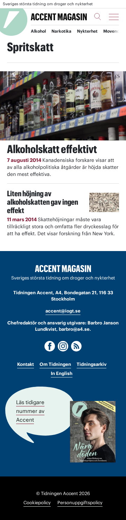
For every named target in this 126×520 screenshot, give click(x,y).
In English (61, 373)
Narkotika (61, 31)
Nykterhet (87, 31)
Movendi (112, 31)
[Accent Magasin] (59, 17)
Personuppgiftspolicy (80, 503)
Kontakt (25, 364)
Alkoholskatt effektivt (52, 149)
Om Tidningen (55, 364)
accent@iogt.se (63, 311)
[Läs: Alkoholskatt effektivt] (63, 105)
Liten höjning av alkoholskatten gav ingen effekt (42, 202)
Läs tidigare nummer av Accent (30, 411)
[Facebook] (49, 346)
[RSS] (76, 346)
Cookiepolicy (37, 503)
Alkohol (38, 31)
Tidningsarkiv (91, 364)
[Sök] (97, 16)
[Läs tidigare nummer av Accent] (92, 431)
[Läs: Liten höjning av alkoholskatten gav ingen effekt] (104, 202)
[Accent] (63, 268)
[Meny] (113, 17)
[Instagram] (63, 346)
